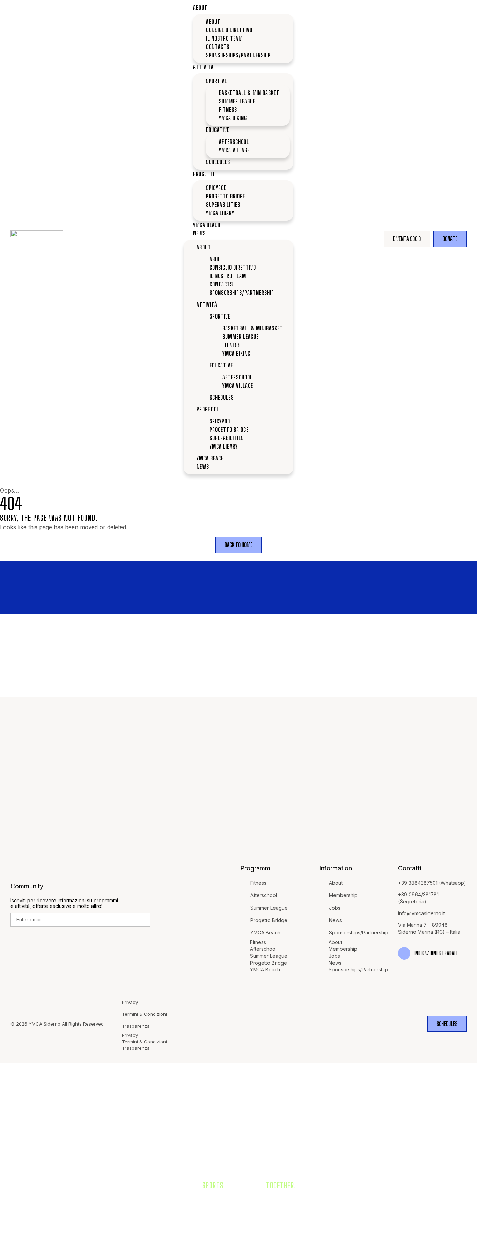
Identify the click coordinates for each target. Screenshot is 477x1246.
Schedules (218, 162)
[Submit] (136, 920)
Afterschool (234, 141)
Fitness (228, 109)
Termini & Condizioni (144, 1014)
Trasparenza (136, 1026)
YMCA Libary (220, 213)
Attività (203, 67)
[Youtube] (364, 1024)
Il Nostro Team (224, 38)
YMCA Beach (206, 224)
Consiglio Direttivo (229, 30)
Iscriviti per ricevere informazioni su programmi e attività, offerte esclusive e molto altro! (64, 903)
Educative (217, 129)
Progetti (203, 173)
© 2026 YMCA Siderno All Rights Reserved (57, 1024)
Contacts (218, 46)
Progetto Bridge (225, 196)
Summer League (237, 101)
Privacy (130, 1002)
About (200, 7)
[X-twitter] (378, 1024)
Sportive (216, 81)
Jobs (334, 908)
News (199, 233)
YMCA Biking (233, 118)
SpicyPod (216, 187)
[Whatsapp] (350, 1024)
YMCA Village (234, 150)
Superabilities (223, 204)
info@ (405, 913)
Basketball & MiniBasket (249, 92)
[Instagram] (336, 1024)
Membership (343, 895)
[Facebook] (322, 1024)
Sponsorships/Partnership (238, 55)
